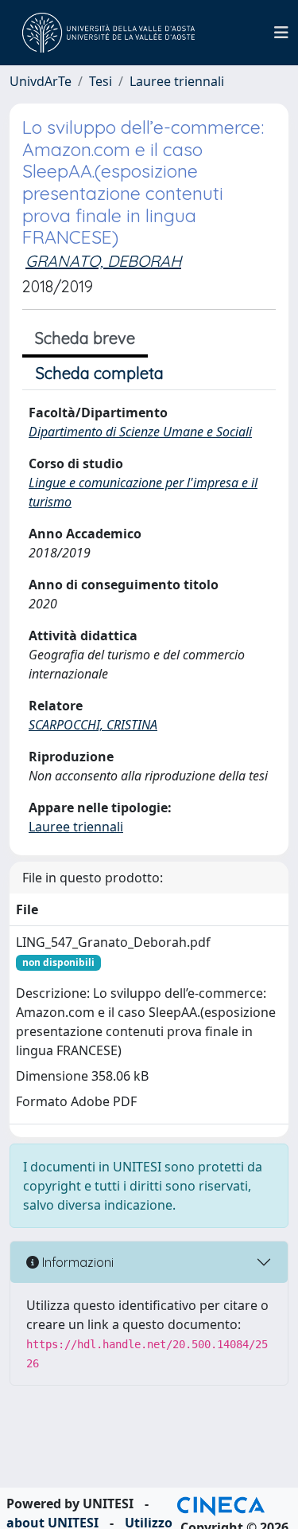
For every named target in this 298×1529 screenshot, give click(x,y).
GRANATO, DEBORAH (103, 261)
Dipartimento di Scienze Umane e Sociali (140, 431)
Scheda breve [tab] (85, 338)
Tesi (100, 81)
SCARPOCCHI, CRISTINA (93, 724)
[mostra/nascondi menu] (281, 33)
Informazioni (76, 1262)
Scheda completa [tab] (100, 373)
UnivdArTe (41, 81)
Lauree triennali (177, 81)
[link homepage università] (108, 33)
